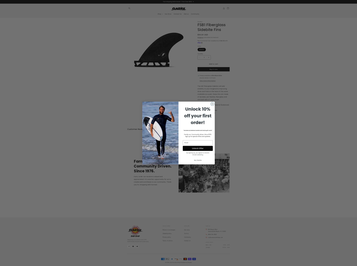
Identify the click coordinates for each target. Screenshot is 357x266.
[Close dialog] (212, 104)
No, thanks (198, 160)
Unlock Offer (198, 148)
